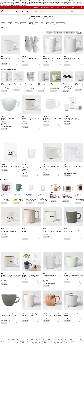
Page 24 (17, 341)
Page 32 (52, 341)
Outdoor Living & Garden (60, 0)
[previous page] (38, 338)
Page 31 (48, 341)
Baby (6, 2)
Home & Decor (42, 0)
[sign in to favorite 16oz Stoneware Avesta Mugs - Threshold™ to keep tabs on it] (17, 129)
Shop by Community (18, 3)
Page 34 (61, 341)
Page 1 (3, 339)
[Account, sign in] (75, 11)
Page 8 (30, 339)
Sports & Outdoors (21, 2)
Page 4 (15, 339)
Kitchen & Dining (50, 0)
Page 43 (34, 342)
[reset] (65, 12)
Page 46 (47, 342)
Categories (10, 11)
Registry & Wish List (65, 7)
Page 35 (66, 341)
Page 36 (70, 341)
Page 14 (56, 339)
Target (30, 18)
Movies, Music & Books (74, 2)
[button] (65, 84)
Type (53, 23)
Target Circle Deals (62, 3)
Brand (47, 23)
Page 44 (38, 342)
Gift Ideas (6, 3)
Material (31, 23)
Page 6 (22, 339)
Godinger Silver (46, 121)
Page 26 (26, 341)
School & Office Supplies (41, 2)
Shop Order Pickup (76, 3)
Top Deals (56, 3)
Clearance (34, 3)
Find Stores (25, 5)
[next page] (46, 338)
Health (29, 2)
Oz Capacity (23, 23)
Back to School (12, 0)
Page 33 (57, 341)
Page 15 (60, 339)
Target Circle (20, 5)
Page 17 (69, 339)
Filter (4, 24)
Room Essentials (46, 278)
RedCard (15, 5)
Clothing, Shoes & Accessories (32, 0)
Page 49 (60, 342)
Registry (11, 5)
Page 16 (64, 339)
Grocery (67, 0)
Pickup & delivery (26, 11)
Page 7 (26, 339)
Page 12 (47, 339)
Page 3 (11, 339)
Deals (30, 3)
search (67, 12)
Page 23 (13, 341)
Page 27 (30, 341)
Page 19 (78, 339)
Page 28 (35, 341)
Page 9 (34, 339)
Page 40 (21, 342)
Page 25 (22, 341)
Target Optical (26, 3)
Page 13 (51, 339)
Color (36, 23)
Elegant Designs (67, 121)
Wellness (33, 2)
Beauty (9, 2)
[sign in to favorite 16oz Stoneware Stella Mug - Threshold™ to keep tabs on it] (17, 64)
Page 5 (18, 339)
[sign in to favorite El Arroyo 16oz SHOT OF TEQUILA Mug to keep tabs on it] (17, 170)
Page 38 (79, 341)
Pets (27, 2)
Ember (23, 170)
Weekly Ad (69, 3)
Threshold (3, 59)
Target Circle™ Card (45, 7)
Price (42, 23)
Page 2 (7, 339)
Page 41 (25, 342)
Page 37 (74, 341)
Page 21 (4, 341)
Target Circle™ (35, 7)
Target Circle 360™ (55, 7)
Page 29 (39, 341)
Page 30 (44, 341)
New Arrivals (40, 3)
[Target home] (2, 11)
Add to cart (4, 63)
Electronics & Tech (58, 2)
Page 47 (51, 342)
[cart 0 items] (81, 11)
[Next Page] (83, 24)
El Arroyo (3, 167)
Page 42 (30, 342)
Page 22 (8, 341)
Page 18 (73, 339)
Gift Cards (11, 3)
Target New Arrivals (4, 0)
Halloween (22, 0)
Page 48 (56, 342)
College (18, 0)
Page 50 (65, 342)
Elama (23, 61)
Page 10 (38, 339)
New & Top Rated (60, 23)
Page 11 (42, 339)
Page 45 (43, 342)
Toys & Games (50, 2)
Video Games (65, 2)
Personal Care (14, 2)
